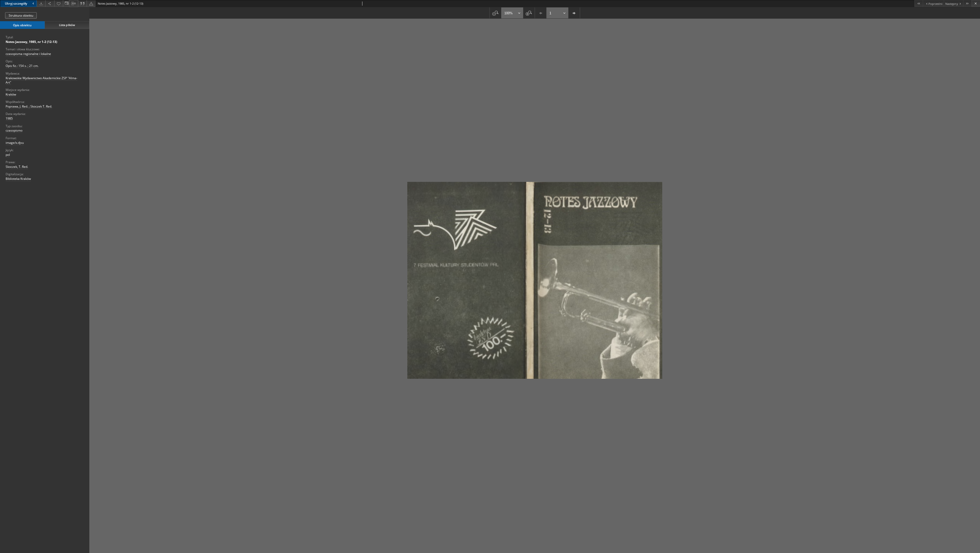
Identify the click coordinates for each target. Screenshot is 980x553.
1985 (9, 118)
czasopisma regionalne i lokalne (28, 54)
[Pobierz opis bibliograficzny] (73, 3)
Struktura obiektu (21, 15)
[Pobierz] (41, 3)
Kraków (11, 94)
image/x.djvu (15, 142)
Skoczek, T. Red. (17, 166)
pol (8, 154)
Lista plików (67, 25)
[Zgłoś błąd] (91, 3)
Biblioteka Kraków (18, 179)
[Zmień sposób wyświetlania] (66, 3)
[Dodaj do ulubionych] (58, 3)
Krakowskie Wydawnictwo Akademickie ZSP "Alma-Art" (41, 80)
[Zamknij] (976, 3)
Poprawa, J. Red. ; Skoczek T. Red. (29, 106)
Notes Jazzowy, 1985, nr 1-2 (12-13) (31, 42)
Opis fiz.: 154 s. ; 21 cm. (22, 66)
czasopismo (14, 130)
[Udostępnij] (49, 3)
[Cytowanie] (82, 3)
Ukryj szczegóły (16, 3)
